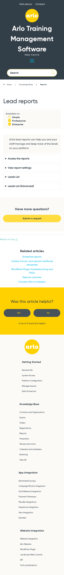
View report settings (19, 167)
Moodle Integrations (27, 502)
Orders (22, 423)
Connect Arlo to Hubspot (32, 281)
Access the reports (18, 158)
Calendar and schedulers (30, 449)
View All (22, 460)
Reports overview (32, 277)
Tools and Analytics (28, 565)
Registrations (25, 428)
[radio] (17, 313)
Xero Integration (26, 512)
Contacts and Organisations (32, 412)
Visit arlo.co (25, 4)
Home (9, 84)
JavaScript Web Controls (31, 554)
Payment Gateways (27, 496)
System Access (28, 375)
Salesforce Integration (28, 507)
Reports (43, 84)
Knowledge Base (26, 84)
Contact (40, 4)
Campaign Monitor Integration (32, 486)
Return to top (7, 239)
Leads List (13, 176)
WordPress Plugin (27, 549)
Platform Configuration (32, 380)
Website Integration (32, 530)
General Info (27, 370)
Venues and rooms (27, 444)
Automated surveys (27, 481)
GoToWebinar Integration (30, 491)
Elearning (23, 454)
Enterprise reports (32, 256)
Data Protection (29, 391)
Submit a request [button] (32, 218)
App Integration (28, 472)
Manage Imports (29, 386)
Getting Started (31, 362)
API (21, 560)
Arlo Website (25, 544)
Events (22, 417)
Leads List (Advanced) (21, 186)
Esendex (22, 518)
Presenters (24, 438)
